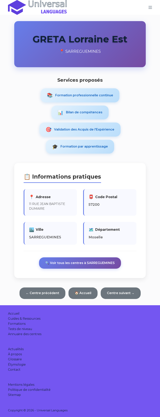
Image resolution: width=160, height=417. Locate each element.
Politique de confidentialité (29, 390)
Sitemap (14, 395)
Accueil (14, 313)
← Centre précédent (42, 293)
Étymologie (17, 364)
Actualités (16, 349)
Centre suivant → (120, 293)
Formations (17, 324)
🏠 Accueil (83, 293)
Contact (14, 369)
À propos (15, 354)
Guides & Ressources (24, 318)
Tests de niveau (20, 329)
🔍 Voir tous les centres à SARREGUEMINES (80, 263)
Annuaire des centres (24, 334)
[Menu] (150, 7)
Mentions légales (21, 385)
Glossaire (15, 359)
